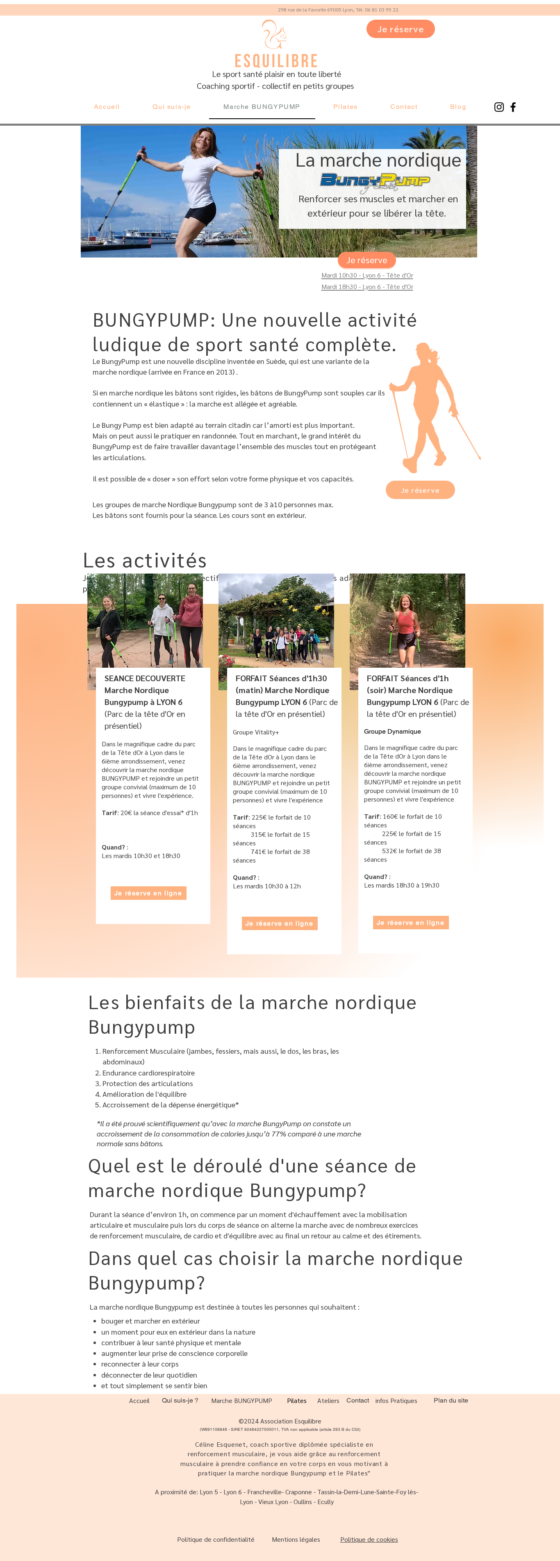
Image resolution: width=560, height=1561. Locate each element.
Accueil (139, 1400)
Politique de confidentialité (216, 1539)
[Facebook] (513, 107)
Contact (357, 1400)
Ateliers (328, 1400)
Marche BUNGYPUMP (241, 1400)
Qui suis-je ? (180, 1400)
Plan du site (451, 1400)
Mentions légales (296, 1539)
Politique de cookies (369, 1539)
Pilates (297, 1400)
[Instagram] (499, 107)
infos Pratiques (396, 1400)
